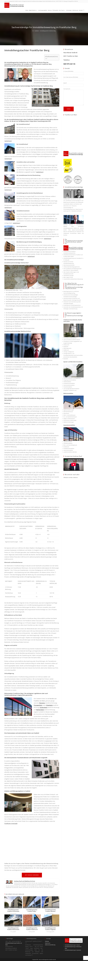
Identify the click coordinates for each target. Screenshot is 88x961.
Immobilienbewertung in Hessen (72, 945)
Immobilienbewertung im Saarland (73, 950)
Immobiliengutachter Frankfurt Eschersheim (13, 910)
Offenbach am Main (68, 477)
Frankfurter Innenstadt (10, 823)
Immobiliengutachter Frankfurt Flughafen (50, 928)
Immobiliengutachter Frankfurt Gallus (31, 910)
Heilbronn (75, 477)
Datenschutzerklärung (50, 944)
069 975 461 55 (69, 64)
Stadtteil (33, 62)
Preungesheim (38, 705)
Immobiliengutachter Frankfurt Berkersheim (13, 928)
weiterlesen (8, 141)
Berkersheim (40, 710)
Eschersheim (43, 707)
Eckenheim (49, 705)
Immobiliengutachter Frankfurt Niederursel (32, 928)
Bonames (42, 703)
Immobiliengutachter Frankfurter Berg (48, 30)
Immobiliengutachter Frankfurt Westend (50, 910)
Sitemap (47, 941)
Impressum (47, 943)
